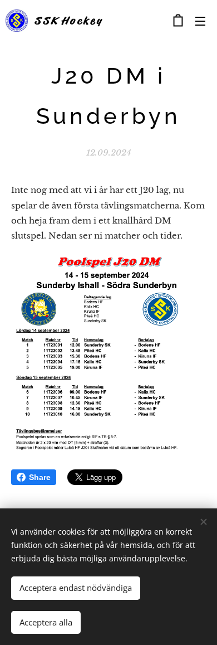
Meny (200, 20)
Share (40, 477)
